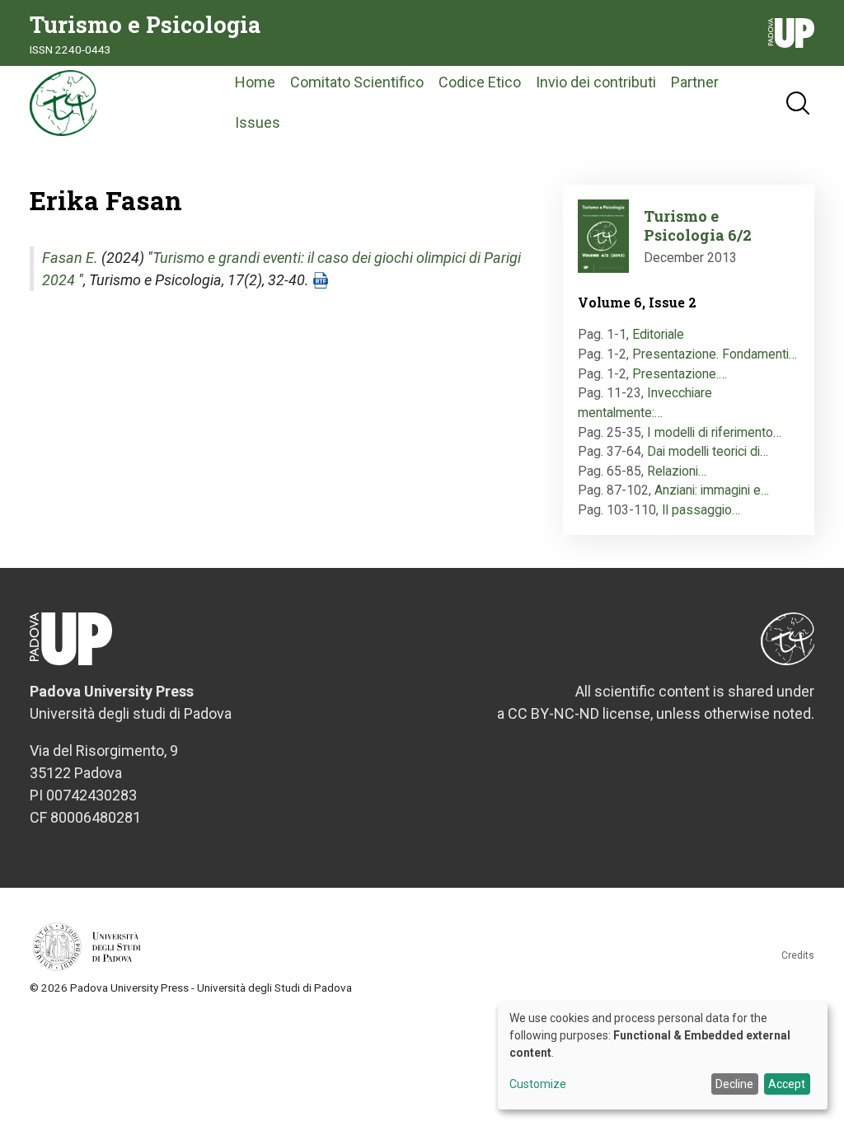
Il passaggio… (701, 510)
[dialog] (663, 1056)
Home (255, 82)
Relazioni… (676, 471)
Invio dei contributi (596, 82)
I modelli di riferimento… (714, 432)
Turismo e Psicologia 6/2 (698, 225)
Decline (734, 1084)
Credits (797, 955)
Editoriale (658, 334)
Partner (695, 82)
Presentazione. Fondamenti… (714, 354)
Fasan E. (70, 257)
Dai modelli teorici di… (707, 451)
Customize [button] (537, 1084)
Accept (786, 1084)
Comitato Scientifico (357, 82)
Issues (257, 122)
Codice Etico (479, 82)
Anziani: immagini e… (711, 490)
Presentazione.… (679, 374)
